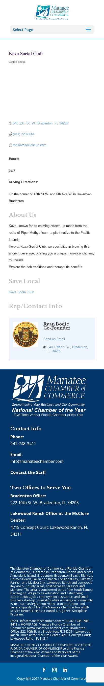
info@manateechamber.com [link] (36, 461)
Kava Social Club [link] (21, 292)
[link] (52, 12)
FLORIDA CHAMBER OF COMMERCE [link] (35, 648)
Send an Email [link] (54, 339)
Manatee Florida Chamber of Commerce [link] (45, 626)
